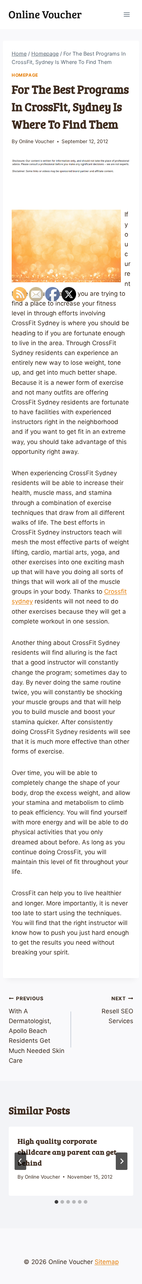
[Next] (121, 1161)
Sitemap (107, 1261)
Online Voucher (36, 141)
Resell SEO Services (117, 1010)
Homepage (25, 75)
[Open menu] (126, 14)
